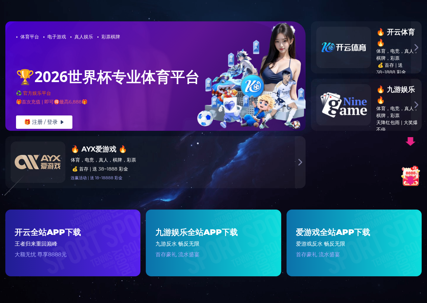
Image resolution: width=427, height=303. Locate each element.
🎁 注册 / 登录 (44, 122)
